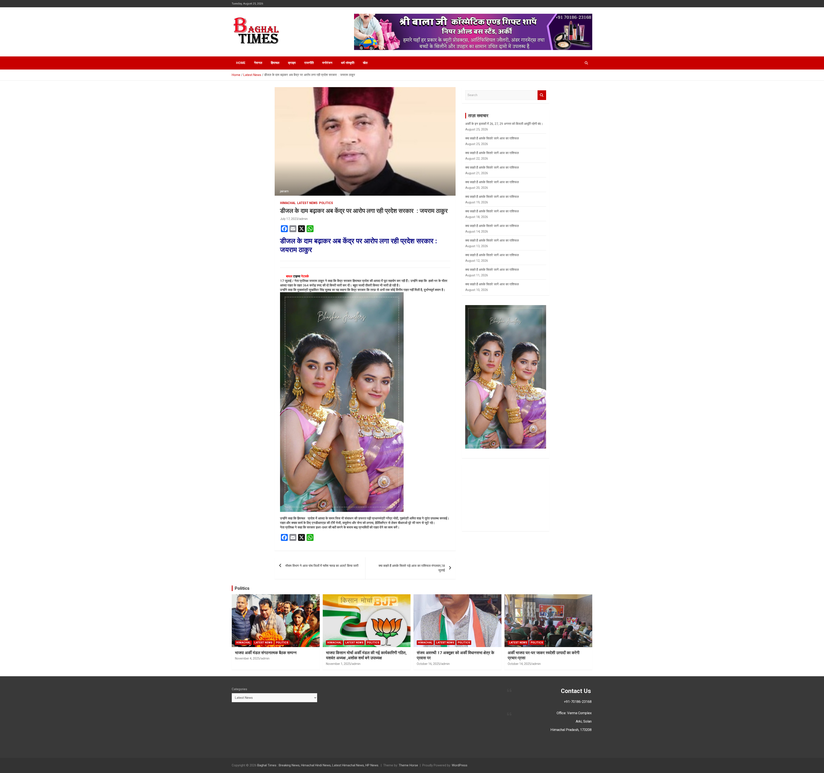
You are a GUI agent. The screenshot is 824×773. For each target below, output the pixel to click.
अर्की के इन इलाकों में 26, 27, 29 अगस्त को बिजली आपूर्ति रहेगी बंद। (504, 124)
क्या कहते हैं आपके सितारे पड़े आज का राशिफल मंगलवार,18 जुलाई (412, 568)
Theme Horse (408, 765)
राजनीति (309, 63)
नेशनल (258, 63)
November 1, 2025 (338, 664)
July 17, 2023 (289, 219)
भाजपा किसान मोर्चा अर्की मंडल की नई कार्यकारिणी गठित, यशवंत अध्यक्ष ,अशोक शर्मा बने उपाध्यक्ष (366, 655)
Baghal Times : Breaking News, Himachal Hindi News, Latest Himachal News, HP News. (318, 765)
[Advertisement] (505, 498)
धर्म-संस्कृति (347, 63)
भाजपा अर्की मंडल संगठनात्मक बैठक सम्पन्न (266, 652)
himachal (288, 203)
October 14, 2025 (519, 664)
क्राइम (292, 63)
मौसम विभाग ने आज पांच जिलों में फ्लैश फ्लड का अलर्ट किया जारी (321, 566)
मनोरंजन (327, 63)
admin (303, 219)
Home (240, 63)
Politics (242, 588)
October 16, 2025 (428, 664)
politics (326, 203)
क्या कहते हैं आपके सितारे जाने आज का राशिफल (492, 138)
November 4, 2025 (247, 658)
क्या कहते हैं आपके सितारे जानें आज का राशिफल (492, 153)
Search (542, 95)
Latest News (307, 203)
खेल (365, 63)
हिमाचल (275, 63)
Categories (239, 689)
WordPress (459, 765)
